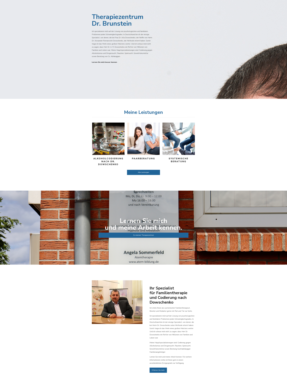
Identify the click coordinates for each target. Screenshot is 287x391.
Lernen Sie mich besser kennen (104, 62)
